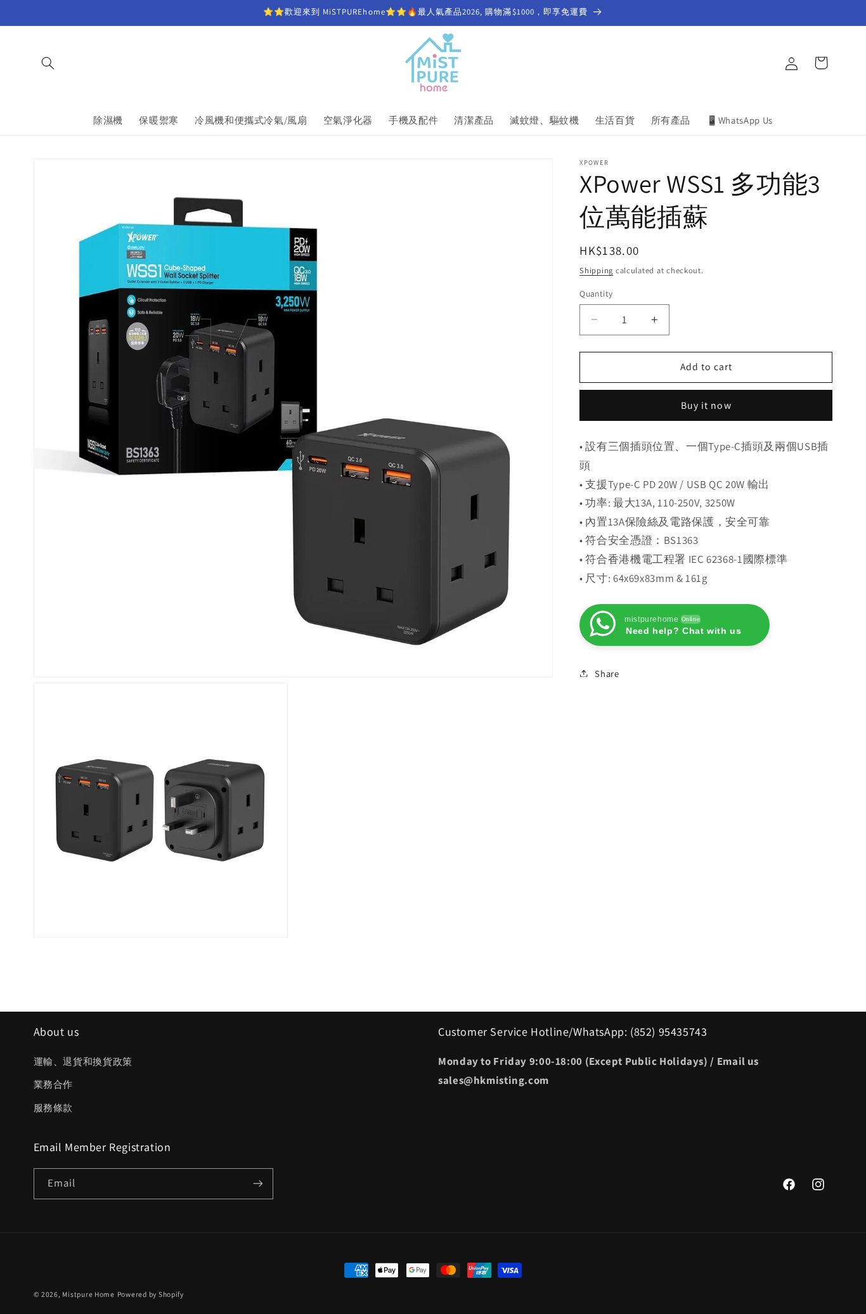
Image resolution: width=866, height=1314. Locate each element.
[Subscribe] (257, 1183)
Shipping (596, 269)
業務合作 (54, 1085)
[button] (48, 62)
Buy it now (706, 404)
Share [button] (607, 673)
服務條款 (54, 1108)
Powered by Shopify (150, 1294)
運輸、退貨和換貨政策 (83, 1062)
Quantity (595, 293)
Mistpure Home (88, 1294)
